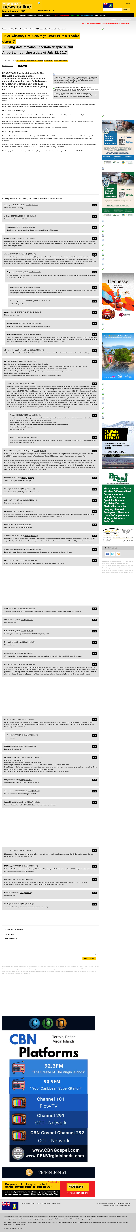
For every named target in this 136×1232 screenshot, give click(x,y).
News (13, 15)
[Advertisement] (50, 172)
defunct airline (31, 60)
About (103, 15)
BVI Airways (21, 60)
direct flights (48, 60)
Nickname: (10, 934)
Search (125, 9)
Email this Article (7, 66)
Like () (28, 205)
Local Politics (44, 15)
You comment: (11, 938)
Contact (127, 3)
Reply (95, 205)
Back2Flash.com (124, 1205)
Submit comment (89, 958)
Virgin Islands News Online (20, 29)
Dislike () (35, 205)
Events (33, 1203)
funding (40, 60)
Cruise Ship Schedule (43, 1203)
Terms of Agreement (60, 60)
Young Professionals (27, 15)
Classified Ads (56, 1203)
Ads (96, 15)
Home (7, 15)
